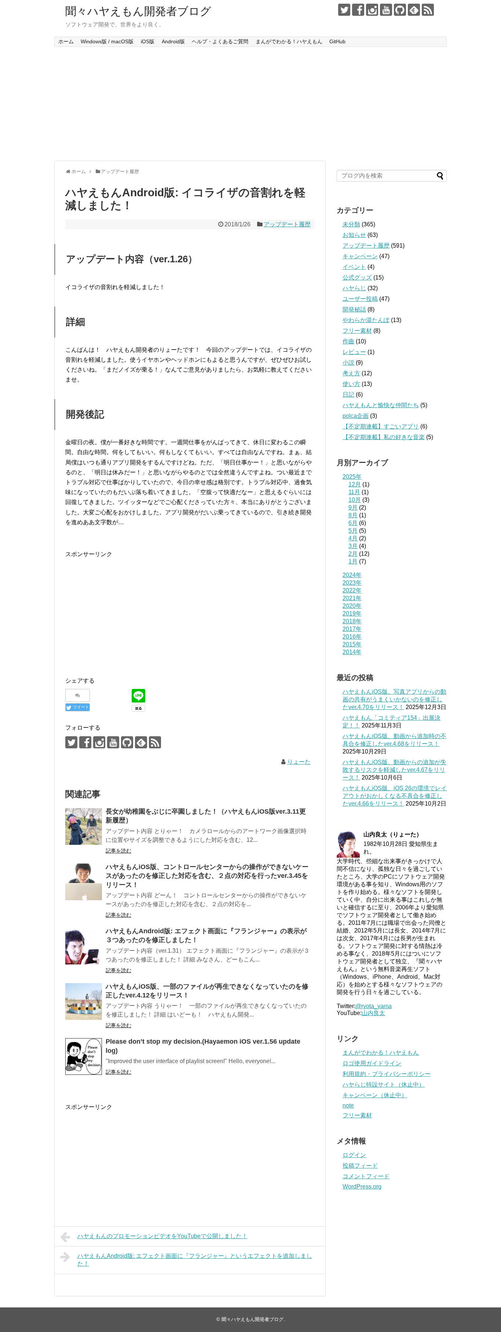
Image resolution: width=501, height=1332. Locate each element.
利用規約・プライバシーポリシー (387, 1074)
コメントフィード (366, 1176)
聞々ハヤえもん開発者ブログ (138, 11)
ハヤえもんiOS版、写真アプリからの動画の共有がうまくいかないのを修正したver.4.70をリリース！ (394, 699)
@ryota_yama (373, 1006)
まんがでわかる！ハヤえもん (289, 41)
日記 (348, 394)
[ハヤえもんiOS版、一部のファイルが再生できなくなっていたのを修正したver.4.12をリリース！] (83, 1001)
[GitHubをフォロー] (400, 10)
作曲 (348, 341)
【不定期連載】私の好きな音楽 (384, 437)
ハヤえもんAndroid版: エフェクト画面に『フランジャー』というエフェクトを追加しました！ (194, 1260)
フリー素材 (357, 331)
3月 (353, 546)
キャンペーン (360, 256)
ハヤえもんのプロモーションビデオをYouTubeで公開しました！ (162, 1236)
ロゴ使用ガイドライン (372, 1063)
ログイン (354, 1155)
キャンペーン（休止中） (375, 1095)
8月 (353, 515)
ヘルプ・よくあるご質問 (220, 41)
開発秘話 (354, 309)
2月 (353, 554)
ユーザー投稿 (360, 299)
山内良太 (373, 1013)
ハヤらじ (354, 288)
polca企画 (356, 416)
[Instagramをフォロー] (372, 10)
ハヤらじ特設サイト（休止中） (384, 1084)
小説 (348, 363)
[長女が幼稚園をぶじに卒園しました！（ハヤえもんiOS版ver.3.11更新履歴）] (83, 826)
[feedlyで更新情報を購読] (414, 10)
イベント (354, 267)
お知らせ (354, 235)
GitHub (337, 41)
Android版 (173, 41)
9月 (353, 507)
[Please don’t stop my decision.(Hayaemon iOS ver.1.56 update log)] (83, 1056)
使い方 (351, 384)
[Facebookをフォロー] (358, 10)
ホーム (66, 41)
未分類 (351, 224)
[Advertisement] (250, 103)
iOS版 (147, 41)
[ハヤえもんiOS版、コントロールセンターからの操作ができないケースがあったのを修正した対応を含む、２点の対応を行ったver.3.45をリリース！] (83, 882)
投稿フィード (360, 1166)
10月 (354, 500)
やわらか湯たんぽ (366, 320)
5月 (353, 531)
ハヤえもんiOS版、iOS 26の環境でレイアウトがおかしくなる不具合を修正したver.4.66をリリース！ (395, 796)
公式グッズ (357, 277)
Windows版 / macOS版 (107, 41)
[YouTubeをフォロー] (386, 10)
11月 (354, 492)
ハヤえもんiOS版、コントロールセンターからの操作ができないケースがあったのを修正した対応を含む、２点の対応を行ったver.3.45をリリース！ (207, 875)
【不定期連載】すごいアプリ (381, 426)
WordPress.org (362, 1186)
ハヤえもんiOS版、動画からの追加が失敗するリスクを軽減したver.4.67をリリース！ (394, 770)
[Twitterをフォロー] (344, 10)
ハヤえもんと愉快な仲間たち (381, 405)
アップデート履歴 (287, 224)
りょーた (299, 762)
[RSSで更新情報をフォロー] (428, 10)
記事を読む (118, 851)
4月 (353, 538)
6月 (353, 523)
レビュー (354, 352)
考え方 (351, 373)
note (348, 1105)
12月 (354, 484)
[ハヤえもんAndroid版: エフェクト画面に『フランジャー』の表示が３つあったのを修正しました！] (83, 946)
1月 (353, 561)
